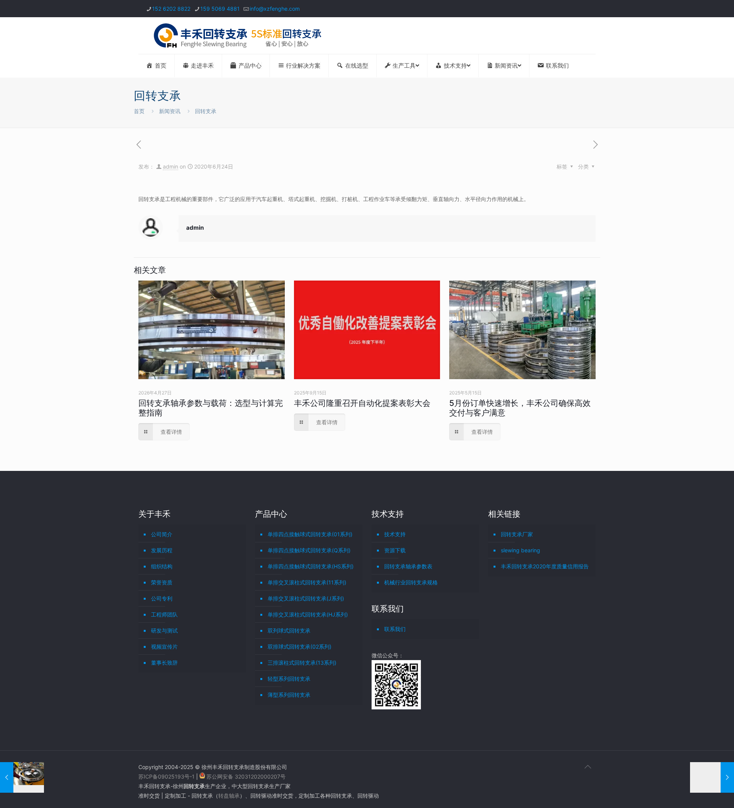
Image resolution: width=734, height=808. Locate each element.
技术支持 (395, 534)
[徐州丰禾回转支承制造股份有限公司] (237, 35)
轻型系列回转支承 (289, 678)
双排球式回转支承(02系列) (299, 646)
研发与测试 (164, 630)
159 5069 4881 (220, 8)
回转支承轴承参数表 (408, 566)
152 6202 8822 (171, 8)
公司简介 (161, 534)
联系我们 (395, 629)
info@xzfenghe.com (275, 8)
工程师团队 (164, 614)
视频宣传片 (164, 646)
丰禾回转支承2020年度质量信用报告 (545, 566)
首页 (139, 111)
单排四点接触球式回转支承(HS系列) (311, 566)
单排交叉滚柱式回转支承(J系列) (306, 598)
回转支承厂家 (517, 534)
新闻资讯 (169, 111)
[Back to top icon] (588, 767)
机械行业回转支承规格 (411, 582)
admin (170, 166)
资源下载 (395, 550)
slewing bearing (520, 550)
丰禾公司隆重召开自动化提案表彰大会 (362, 403)
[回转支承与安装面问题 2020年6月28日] (712, 777)
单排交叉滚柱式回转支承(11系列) (307, 582)
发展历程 (161, 550)
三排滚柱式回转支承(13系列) (302, 662)
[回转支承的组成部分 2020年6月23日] (22, 777)
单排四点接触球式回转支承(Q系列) (309, 550)
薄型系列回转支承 (289, 694)
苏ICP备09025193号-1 (167, 776)
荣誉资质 (161, 582)
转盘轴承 (229, 795)
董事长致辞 (164, 662)
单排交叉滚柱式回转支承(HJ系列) (308, 614)
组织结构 (161, 566)
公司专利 (161, 598)
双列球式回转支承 (289, 630)
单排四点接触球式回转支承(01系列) (310, 534)
